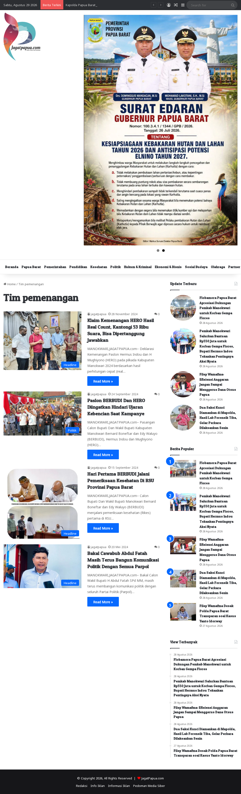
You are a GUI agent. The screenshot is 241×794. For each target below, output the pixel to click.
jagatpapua (98, 313)
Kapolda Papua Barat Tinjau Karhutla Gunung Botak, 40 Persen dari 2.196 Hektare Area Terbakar (135, 4)
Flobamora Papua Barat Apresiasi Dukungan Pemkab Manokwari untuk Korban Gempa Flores (218, 308)
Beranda (11, 267)
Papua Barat (31, 267)
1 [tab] (158, 250)
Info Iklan (98, 785)
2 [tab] (163, 250)
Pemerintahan (55, 267)
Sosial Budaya (196, 267)
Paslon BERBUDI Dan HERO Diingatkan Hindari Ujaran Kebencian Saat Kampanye (116, 407)
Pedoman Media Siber (149, 785)
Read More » (103, 381)
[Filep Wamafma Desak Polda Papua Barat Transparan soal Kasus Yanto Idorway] (183, 612)
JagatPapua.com (152, 778)
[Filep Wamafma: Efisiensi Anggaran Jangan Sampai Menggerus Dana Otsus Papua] (183, 384)
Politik (115, 267)
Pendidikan (78, 267)
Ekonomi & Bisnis (168, 267)
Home (11, 283)
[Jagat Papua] (22, 36)
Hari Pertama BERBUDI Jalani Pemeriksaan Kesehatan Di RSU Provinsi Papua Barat (120, 480)
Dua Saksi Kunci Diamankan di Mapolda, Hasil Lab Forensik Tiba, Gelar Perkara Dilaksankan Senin (218, 417)
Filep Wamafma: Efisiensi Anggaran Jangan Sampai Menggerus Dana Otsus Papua (218, 384)
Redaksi (81, 785)
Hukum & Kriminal (138, 267)
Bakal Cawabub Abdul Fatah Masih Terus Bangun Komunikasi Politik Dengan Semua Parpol (123, 559)
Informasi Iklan (119, 785)
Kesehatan (98, 267)
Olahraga (218, 267)
